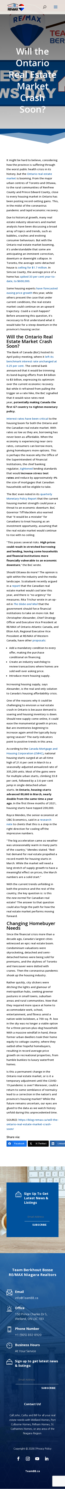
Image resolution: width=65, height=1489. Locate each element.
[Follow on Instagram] (28, 1459)
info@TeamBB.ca (26, 1297)
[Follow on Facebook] (18, 1459)
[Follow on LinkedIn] (47, 1459)
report (16, 586)
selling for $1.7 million (32, 267)
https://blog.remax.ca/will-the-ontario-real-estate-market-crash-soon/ (32, 1124)
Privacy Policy (43, 1448)
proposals (38, 640)
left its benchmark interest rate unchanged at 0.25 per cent (31, 361)
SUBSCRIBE (39, 1224)
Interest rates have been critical (27, 418)
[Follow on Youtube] (37, 1459)
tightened (26, 468)
